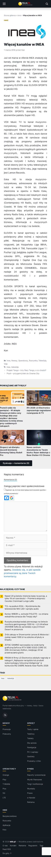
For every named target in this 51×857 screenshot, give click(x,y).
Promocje (7, 729)
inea (8, 367)
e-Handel (31, 798)
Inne (19, 15)
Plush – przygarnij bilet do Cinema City (23, 373)
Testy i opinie (32, 729)
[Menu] (4, 4)
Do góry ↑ (7, 853)
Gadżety (31, 756)
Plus (4, 788)
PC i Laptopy (32, 752)
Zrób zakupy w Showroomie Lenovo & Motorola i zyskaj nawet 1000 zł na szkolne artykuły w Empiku (27, 637)
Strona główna (10, 15)
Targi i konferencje (35, 784)
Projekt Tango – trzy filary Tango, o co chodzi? (26, 370)
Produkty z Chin (34, 761)
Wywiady (31, 788)
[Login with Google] (11, 498)
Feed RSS (7, 849)
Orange (6, 775)
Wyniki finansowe (34, 779)
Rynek (30, 769)
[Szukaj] (47, 4)
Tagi (41, 846)
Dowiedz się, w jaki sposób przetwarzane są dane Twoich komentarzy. (22, 573)
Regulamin (32, 846)
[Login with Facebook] (6, 498)
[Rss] (5, 715)
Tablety (30, 738)
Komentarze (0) (10, 479)
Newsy (14, 361)
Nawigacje (31, 747)
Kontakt (13, 846)
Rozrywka (33, 361)
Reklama (31, 802)
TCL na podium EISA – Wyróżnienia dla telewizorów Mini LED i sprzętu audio (22, 607)
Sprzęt (31, 723)
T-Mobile (6, 784)
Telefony (31, 734)
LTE (4, 798)
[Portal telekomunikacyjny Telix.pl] (25, 4)
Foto (4, 830)
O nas (5, 846)
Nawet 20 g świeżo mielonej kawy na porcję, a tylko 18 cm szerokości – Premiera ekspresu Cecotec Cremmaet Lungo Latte (26, 598)
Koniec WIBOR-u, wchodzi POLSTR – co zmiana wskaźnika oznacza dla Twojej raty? (26, 615)
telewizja (15, 367)
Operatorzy (23, 361)
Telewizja (42, 361)
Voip (6, 364)
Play (4, 779)
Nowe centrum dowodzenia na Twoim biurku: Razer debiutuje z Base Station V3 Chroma (38, 451)
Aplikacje (6, 825)
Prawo (30, 793)
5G (4, 793)
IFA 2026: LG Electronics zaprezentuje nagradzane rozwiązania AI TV (39, 410)
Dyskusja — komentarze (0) (16, 463)
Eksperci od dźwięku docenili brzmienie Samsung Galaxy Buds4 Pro (11, 451)
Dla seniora (31, 743)
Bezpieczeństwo (10, 816)
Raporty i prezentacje (36, 775)
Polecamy (7, 734)
